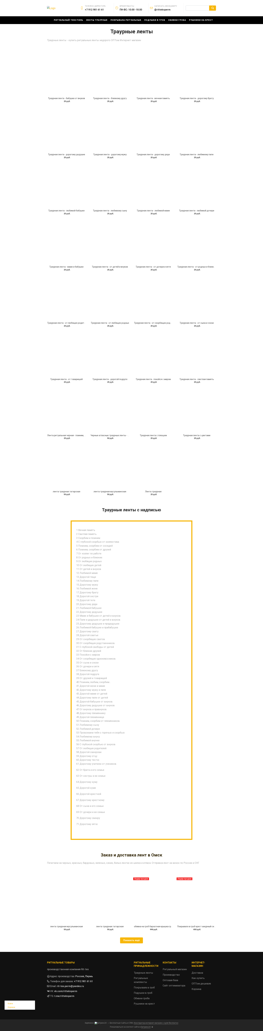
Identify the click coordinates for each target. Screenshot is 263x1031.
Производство (171, 974)
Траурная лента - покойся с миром (153, 379)
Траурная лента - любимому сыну (110, 210)
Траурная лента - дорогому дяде (153, 154)
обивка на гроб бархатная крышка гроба (154, 926)
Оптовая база (170, 980)
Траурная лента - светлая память (196, 379)
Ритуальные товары (61, 962)
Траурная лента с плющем (153, 435)
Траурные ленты (143, 972)
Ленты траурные (96, 20)
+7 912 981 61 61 (83, 981)
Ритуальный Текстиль (68, 20)
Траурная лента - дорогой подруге (109, 379)
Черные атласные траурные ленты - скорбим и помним (118, 435)
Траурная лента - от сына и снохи (197, 323)
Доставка (197, 972)
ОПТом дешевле (201, 983)
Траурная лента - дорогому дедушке (66, 154)
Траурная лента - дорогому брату (197, 98)
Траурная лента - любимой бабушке (66, 210)
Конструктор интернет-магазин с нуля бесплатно (156, 1023)
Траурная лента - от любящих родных (110, 323)
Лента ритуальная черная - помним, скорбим (70, 435)
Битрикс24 (146, 1027)
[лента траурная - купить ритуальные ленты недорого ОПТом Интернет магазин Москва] (66, 465)
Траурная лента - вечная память (153, 98)
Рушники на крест (201, 20)
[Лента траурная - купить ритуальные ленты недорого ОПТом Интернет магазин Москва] (153, 465)
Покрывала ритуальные (125, 20)
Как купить (198, 978)
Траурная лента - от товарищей (66, 379)
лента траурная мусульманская (110, 491)
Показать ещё (131, 940)
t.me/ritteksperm (64, 996)
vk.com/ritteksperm (65, 991)
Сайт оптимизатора (174, 985)
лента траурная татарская (66, 491)
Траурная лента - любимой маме (153, 210)
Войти (10, 1004)
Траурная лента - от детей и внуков (110, 267)
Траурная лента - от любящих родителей (68, 323)
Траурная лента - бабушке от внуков (66, 98)
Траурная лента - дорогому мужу (110, 154)
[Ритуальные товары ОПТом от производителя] (66, 72)
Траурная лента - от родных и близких (196, 267)
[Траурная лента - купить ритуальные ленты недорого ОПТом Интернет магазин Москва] (153, 409)
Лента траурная (153, 491)
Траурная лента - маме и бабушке (66, 267)
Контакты (169, 962)
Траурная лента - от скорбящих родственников (158, 323)
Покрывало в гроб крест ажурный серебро (198, 926)
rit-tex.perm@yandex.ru (70, 986)
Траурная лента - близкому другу (110, 98)
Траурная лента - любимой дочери (196, 210)
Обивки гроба (177, 20)
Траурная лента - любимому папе (197, 154)
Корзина (11, 1007)
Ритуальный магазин (175, 969)
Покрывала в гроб (144, 987)
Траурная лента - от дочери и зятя (153, 267)
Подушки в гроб (154, 20)
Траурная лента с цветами (196, 435)
